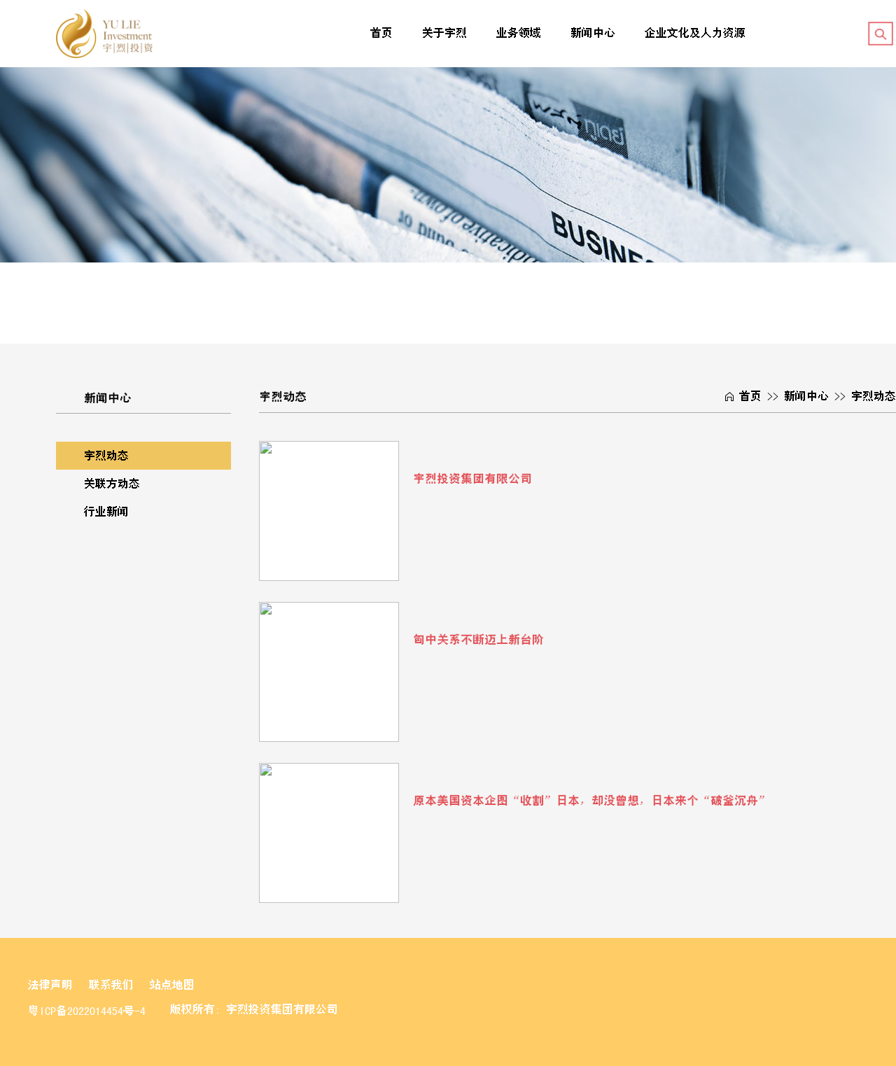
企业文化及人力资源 (695, 32)
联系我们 (111, 984)
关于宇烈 (444, 32)
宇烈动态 (106, 455)
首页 (381, 32)
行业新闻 (106, 511)
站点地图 (172, 984)
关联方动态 (112, 483)
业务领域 (518, 32)
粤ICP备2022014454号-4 (87, 1010)
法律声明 (50, 984)
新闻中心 (592, 32)
